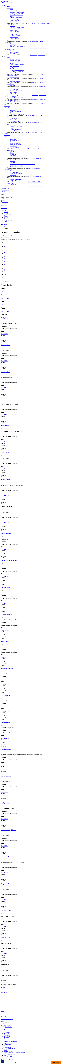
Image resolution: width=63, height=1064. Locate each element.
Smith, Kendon (5, 722)
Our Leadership (13, 142)
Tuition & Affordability (15, 21)
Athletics (12, 108)
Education (12, 67)
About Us (12, 161)
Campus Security (8, 1047)
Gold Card (12, 85)
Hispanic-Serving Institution (16, 166)
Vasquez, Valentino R (7, 884)
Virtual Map (3, 188)
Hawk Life (12, 16)
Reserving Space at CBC (16, 144)
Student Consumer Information (11, 1045)
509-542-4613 (4, 549)
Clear (7, 237)
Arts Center (12, 110)
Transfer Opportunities (15, 102)
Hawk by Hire (10, 49)
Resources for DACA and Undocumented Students (22, 164)
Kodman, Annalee (6, 614)
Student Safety (13, 39)
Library (11, 33)
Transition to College (12, 75)
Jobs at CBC (13, 53)
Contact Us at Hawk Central (17, 12)
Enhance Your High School (16, 15)
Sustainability (10, 183)
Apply (11, 9)
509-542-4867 (4, 819)
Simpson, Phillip (6, 587)
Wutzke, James (5, 479)
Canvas (5, 210)
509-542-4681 (4, 953)
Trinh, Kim (4, 318)
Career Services (13, 118)
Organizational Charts (15, 143)
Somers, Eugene (6, 533)
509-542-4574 (4, 765)
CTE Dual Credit (14, 89)
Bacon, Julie (4, 399)
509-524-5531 (4, 522)
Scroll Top (3, 1016)
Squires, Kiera (5, 372)
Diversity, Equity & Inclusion (14, 159)
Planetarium (13, 155)
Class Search (8, 214)
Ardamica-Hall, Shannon (9, 560)
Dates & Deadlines (14, 31)
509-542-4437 (4, 334)
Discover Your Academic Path (17, 13)
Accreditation (13, 137)
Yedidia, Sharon (6, 749)
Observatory (13, 154)
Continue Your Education (13, 79)
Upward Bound (13, 93)
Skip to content (4, 1)
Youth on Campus (14, 147)
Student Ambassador (15, 180)
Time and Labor (33, 55)
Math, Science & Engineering (17, 70)
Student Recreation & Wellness (17, 114)
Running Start (13, 92)
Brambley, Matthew (7, 668)
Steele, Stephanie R (7, 695)
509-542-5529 (4, 738)
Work (8, 117)
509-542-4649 (4, 387)
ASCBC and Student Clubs (16, 111)
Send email (3, 340)
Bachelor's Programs (15, 73)
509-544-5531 (4, 603)
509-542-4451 (4, 414)
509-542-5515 (4, 630)
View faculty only (6, 281)
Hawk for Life (10, 42)
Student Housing (14, 19)
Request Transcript (38, 41)
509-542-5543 (4, 441)
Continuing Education (15, 81)
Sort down (7, 291)
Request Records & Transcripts (17, 46)
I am (5, 5)
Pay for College (13, 34)
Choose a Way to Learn (12, 96)
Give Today (13, 45)
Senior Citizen (10, 84)
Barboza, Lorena (6, 937)
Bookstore (12, 26)
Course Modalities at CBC (16, 97)
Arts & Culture (10, 150)
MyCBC (32, 41)
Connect (6, 133)
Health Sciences (14, 68)
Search (2, 197)
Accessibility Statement (9, 1048)
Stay (8, 124)
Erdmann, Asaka (6, 776)
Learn (5, 56)
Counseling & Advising (15, 28)
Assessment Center (14, 10)
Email (6, 216)
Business (12, 63)
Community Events (34, 48)
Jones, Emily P (5, 452)
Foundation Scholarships (16, 173)
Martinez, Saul (5, 345)
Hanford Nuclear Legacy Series (17, 157)
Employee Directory (15, 50)
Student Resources (14, 20)
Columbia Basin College (7, 2)
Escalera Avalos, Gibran (8, 830)
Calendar (12, 113)
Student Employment (15, 35)
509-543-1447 (4, 872)
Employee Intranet (14, 52)
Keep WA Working (14, 119)
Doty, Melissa (5, 426)
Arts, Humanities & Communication (18, 61)
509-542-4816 (4, 576)
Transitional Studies (14, 77)
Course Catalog (13, 30)
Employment (10, 1041)
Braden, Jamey (5, 641)
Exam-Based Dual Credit (16, 90)
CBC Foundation (14, 172)
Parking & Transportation (16, 129)
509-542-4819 (8, 1027)
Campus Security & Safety (16, 126)
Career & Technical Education (17, 64)
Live (5, 104)
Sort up (2, 291)
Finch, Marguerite (6, 803)
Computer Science (14, 66)
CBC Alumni (13, 44)
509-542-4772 (4, 926)
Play (8, 107)
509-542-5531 (4, 361)
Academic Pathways (15, 60)
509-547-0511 (7, 1025)
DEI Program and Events (16, 165)
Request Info (35, 74)
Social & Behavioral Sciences (17, 71)
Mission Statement (14, 140)
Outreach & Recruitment (16, 17)
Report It (7, 221)
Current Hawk (10, 24)
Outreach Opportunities (12, 177)
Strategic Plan (13, 146)
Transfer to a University (12, 100)
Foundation (9, 169)
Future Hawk (10, 8)
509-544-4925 (4, 495)
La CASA (12, 162)
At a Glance (13, 139)
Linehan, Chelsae (6, 911)
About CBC (10, 136)
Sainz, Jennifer (5, 857)
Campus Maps (13, 125)
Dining (11, 128)
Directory (8, 217)
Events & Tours (45, 23)
